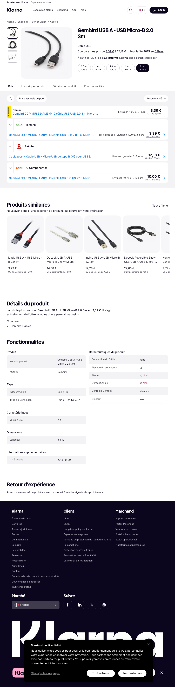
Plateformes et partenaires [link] (130, 545)
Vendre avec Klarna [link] (126, 529)
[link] (68, 605)
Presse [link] (15, 534)
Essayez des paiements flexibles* (138, 57)
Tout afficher (160, 205)
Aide (83, 10)
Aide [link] (66, 518)
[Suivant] (163, 244)
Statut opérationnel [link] (126, 539)
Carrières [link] (17, 523)
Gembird (62, 372)
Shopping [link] (23, 22)
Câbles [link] (54, 22)
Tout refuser (100, 673)
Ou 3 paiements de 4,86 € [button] (59, 272)
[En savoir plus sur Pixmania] (10, 124)
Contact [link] (16, 571)
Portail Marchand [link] (125, 523)
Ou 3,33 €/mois (152, 179)
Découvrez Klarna (43, 10)
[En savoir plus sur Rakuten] (10, 146)
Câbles (158, 51)
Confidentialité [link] (20, 539)
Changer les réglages (45, 673)
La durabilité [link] (19, 550)
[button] (142, 10)
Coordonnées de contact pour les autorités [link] (35, 576)
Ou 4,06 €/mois (152, 158)
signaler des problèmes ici (89, 492)
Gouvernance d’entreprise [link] (26, 581)
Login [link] (67, 523)
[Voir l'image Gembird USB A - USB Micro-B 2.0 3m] (12, 33)
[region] (88, 661)
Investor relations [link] (21, 586)
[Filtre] (10, 98)
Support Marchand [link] (126, 518)
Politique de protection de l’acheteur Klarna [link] (87, 539)
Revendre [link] (17, 555)
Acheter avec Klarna (17, 2)
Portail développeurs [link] (127, 534)
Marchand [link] (125, 511)
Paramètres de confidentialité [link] (80, 555)
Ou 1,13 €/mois (154, 113)
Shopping (62, 10)
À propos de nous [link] (21, 518)
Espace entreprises (41, 2)
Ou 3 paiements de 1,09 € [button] (20, 272)
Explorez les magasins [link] (76, 534)
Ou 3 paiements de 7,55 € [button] (136, 272)
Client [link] (69, 511)
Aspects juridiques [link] (22, 529)
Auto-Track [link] (18, 566)
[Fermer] (148, 644)
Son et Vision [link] (39, 22)
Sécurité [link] (16, 545)
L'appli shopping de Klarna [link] (78, 529)
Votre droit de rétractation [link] (78, 560)
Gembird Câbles (21, 326)
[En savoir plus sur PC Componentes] (10, 168)
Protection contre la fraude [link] (78, 550)
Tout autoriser (132, 673)
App (74, 10)
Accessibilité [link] (19, 560)
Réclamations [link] (71, 545)
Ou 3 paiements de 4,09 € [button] (97, 272)
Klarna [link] (10, 22)
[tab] (11, 86)
